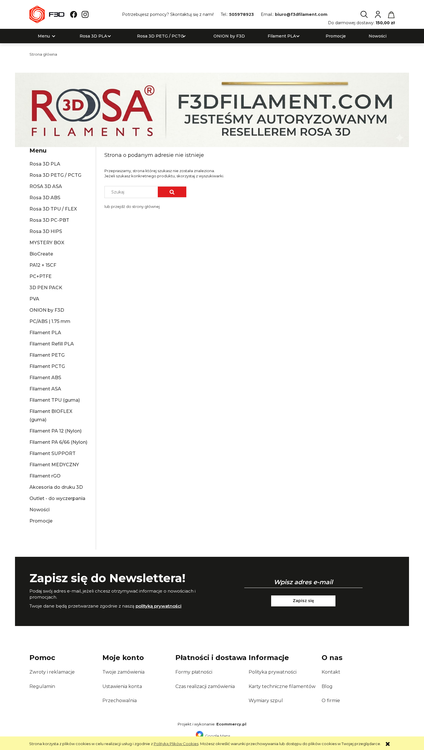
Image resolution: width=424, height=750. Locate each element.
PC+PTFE (40, 276)
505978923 (241, 14)
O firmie (331, 700)
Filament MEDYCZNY (54, 464)
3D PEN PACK (45, 287)
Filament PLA (45, 332)
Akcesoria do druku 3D (56, 487)
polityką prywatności (158, 606)
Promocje (40, 521)
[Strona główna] (46, 14)
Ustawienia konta (122, 686)
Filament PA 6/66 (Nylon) (58, 442)
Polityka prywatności (273, 672)
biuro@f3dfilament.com (301, 14)
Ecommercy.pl (231, 724)
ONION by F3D (46, 310)
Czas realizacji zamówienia (205, 686)
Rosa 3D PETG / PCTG (55, 175)
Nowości (39, 509)
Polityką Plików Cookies (176, 743)
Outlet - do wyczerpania (57, 498)
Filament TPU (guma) (54, 400)
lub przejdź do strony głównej (132, 206)
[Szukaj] (172, 192)
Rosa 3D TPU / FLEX (53, 209)
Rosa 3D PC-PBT (49, 220)
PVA (34, 299)
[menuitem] (44, 36)
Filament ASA (45, 389)
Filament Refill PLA (51, 344)
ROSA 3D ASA (45, 186)
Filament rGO (45, 476)
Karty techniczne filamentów (282, 686)
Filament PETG (47, 355)
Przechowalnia (119, 700)
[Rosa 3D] (212, 109)
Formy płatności (193, 672)
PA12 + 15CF (42, 265)
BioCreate (41, 254)
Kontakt (331, 672)
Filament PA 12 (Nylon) (55, 431)
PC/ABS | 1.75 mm (49, 321)
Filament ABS (45, 377)
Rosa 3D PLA (44, 164)
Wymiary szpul (266, 700)
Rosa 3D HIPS (45, 231)
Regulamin (42, 686)
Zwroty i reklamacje (52, 672)
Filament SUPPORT (52, 453)
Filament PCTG (47, 366)
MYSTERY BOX (46, 242)
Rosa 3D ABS (44, 197)
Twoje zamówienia (123, 672)
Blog (327, 686)
